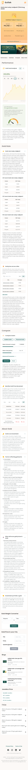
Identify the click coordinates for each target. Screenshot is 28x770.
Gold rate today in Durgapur (8, 288)
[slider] (14, 346)
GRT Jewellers (6, 695)
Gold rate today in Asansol (8, 285)
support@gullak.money (21, 761)
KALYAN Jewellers (7, 700)
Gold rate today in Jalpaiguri (8, 291)
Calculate (14, 626)
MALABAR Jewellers (7, 693)
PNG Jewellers (6, 698)
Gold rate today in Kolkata (8, 282)
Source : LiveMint (7, 115)
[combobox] (8, 339)
